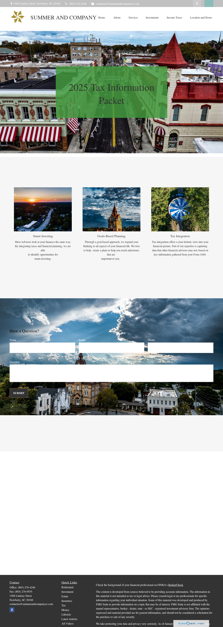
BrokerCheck (175, 585)
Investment (67, 591)
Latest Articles (69, 619)
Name (13, 340)
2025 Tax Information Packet (111, 93)
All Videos (67, 623)
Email (82, 340)
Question (15, 362)
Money (65, 610)
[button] (102, 17)
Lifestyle (66, 614)
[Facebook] (197, 3)
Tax (63, 605)
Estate (64, 596)
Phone (151, 340)
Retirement (67, 587)
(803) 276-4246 (78, 3)
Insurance (66, 601)
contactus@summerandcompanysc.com (117, 3)
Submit (18, 393)
